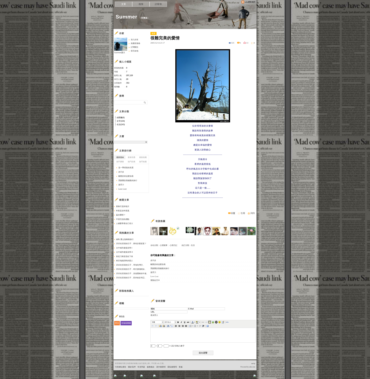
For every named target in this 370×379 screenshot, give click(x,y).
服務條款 (150, 367)
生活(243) (121, 124)
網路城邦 (249, 377)
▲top (253, 363)
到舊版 (144, 18)
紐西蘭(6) (121, 117)
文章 (123, 4)
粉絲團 (120, 377)
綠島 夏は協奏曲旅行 (125, 239)
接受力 (153, 272)
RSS (117, 323)
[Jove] (216, 231)
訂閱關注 (134, 47)
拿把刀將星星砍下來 (124, 256)
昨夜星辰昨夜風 (122, 211)
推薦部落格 (135, 43)
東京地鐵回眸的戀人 (124, 261)
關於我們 (132, 367)
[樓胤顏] (154, 231)
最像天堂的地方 (122, 206)
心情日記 (173, 245)
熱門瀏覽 (120, 162)
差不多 (153, 260)
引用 (243, 213)
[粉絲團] (115, 376)
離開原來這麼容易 (157, 264)
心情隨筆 (163, 245)
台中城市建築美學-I (124, 248)
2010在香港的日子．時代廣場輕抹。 (131, 269)
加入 (242, 377)
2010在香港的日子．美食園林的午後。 (132, 273)
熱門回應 (131, 162)
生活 (193, 245)
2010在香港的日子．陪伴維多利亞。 (131, 278)
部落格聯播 (126, 323)
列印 (252, 213)
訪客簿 (158, 4)
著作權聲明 (161, 367)
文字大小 (167, 322)
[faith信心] (172, 231)
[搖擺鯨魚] (190, 231)
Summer (126, 17)
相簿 (141, 4)
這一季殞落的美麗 (125, 167)
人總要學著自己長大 (124, 223)
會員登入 (154, 315)
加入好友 (134, 39)
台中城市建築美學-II (124, 252)
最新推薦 (143, 157)
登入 (236, 377)
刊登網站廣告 (120, 367)
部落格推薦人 (126, 291)
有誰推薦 (160, 221)
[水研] (243, 231)
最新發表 (120, 157)
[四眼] (234, 231)
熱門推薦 (143, 162)
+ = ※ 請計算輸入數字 (169, 346)
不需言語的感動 (122, 219)
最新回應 (131, 157)
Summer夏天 (119, 52)
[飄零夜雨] (199, 231)
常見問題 (141, 367)
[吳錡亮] (225, 231)
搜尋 (144, 102)
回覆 (233, 213)
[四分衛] (181, 231)
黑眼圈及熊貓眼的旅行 (159, 268)
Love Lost (154, 276)
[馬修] (207, 231)
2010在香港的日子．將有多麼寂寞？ (131, 243)
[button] (157, 322)
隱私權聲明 (172, 367)
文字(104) (121, 121)
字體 (153, 322)
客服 (181, 367)
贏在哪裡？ (120, 215)
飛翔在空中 (155, 280)
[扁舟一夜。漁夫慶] (163, 231)
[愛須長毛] (251, 231)
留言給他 (134, 51)
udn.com (252, 367)
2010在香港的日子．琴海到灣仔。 (130, 265)
